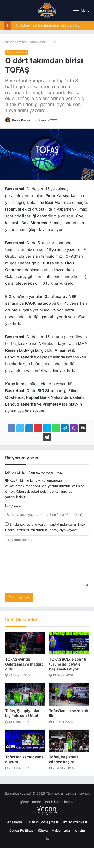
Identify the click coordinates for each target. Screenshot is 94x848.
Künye (43, 830)
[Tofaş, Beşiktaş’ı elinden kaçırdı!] (69, 741)
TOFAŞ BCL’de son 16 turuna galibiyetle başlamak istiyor (67, 664)
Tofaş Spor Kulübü (43, 42)
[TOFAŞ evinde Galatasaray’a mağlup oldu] (25, 643)
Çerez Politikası (21, 830)
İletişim (79, 830)
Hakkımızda (61, 830)
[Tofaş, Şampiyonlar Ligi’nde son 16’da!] (25, 694)
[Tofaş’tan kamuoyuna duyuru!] (25, 741)
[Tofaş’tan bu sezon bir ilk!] (69, 694)
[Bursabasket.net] (47, 10)
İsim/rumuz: (14, 506)
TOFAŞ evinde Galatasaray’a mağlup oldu (47, 25)
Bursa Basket (21, 120)
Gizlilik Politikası (74, 822)
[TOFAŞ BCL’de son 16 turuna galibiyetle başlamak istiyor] (69, 643)
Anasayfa (17, 42)
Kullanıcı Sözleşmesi (42, 822)
